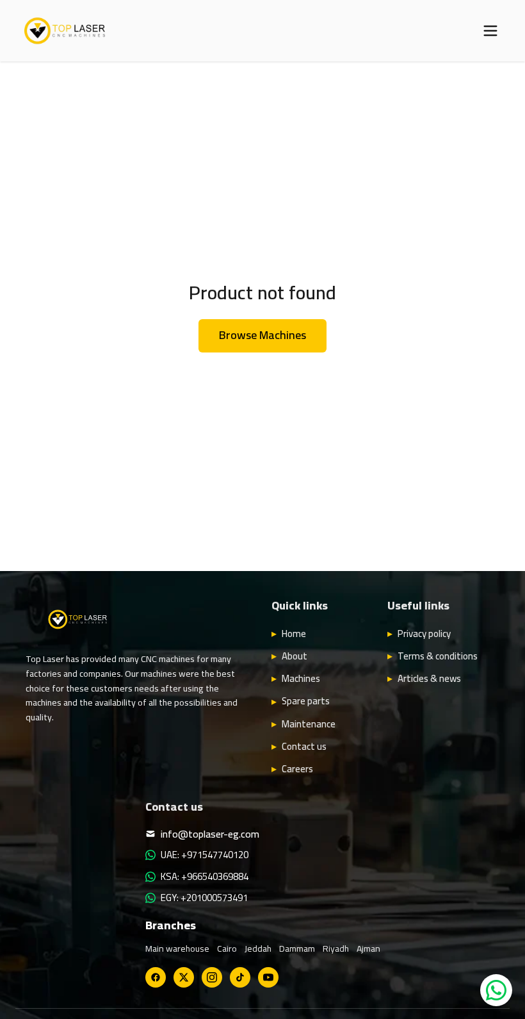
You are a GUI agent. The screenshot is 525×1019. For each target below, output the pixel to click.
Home (294, 633)
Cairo (227, 948)
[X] (184, 977)
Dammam (297, 948)
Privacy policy (424, 633)
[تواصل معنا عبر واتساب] (496, 990)
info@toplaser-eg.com (210, 833)
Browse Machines (262, 334)
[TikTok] (240, 977)
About (294, 656)
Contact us (304, 746)
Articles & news (429, 678)
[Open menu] (490, 31)
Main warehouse (177, 948)
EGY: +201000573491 (204, 898)
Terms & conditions (438, 656)
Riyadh (336, 948)
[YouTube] (268, 977)
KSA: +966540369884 (204, 876)
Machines (301, 678)
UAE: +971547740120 (204, 855)
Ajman (368, 948)
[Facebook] (155, 977)
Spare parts (306, 701)
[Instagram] (212, 977)
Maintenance (308, 724)
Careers (297, 769)
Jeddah (258, 948)
